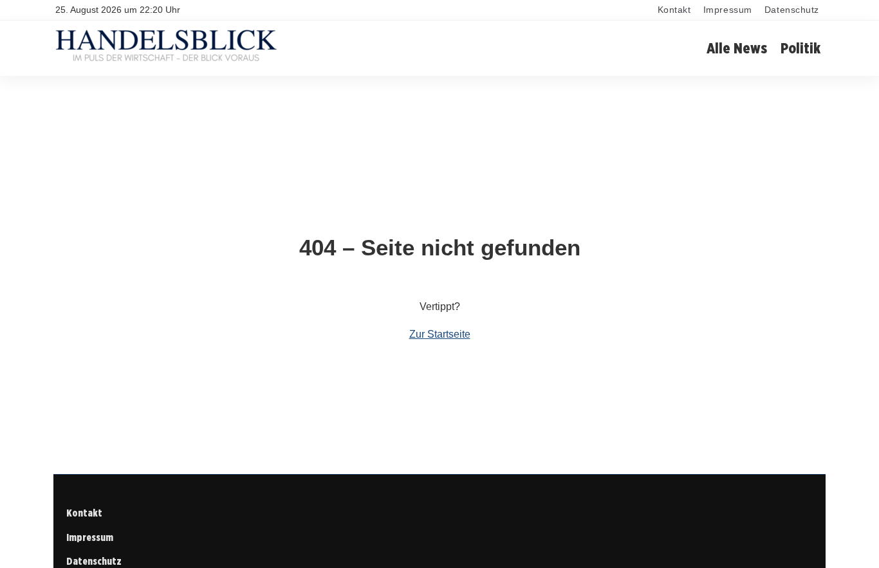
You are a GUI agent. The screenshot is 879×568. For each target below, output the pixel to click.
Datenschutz (791, 10)
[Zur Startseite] (166, 60)
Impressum (727, 10)
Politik (800, 48)
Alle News (737, 48)
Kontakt (674, 10)
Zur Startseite (439, 334)
